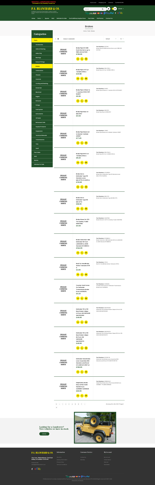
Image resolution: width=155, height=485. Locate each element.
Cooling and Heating (42, 83)
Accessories (39, 44)
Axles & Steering (40, 49)
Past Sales (37, 152)
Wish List (106, 462)
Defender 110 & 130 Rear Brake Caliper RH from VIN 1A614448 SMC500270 (82, 337)
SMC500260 (107, 308)
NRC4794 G (107, 152)
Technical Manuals (41, 135)
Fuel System (39, 109)
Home (85, 31)
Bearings (38, 57)
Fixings (38, 105)
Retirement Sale (40, 122)
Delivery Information (62, 459)
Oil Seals (38, 118)
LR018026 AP (107, 381)
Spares (36, 160)
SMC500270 (107, 331)
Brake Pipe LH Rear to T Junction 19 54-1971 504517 (83, 92)
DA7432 (106, 46)
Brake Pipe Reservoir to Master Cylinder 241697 (83, 134)
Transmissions (40, 139)
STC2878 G (107, 172)
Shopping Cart (102, 2)
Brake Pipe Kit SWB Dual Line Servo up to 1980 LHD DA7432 (83, 50)
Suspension (39, 131)
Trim (37, 144)
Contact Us (83, 457)
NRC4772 (106, 196)
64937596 (107, 218)
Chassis (38, 75)
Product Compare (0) (69, 39)
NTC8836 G (107, 238)
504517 (106, 88)
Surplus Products (41, 127)
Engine (38, 96)
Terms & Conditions (62, 464)
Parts (89, 31)
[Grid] (55, 39)
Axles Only (39, 53)
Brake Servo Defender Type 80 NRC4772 (82, 200)
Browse (44, 434)
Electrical (38, 92)
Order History (107, 459)
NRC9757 (106, 110)
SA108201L (106, 284)
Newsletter (107, 464)
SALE (35, 156)
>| (56, 407)
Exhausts (38, 101)
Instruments (39, 114)
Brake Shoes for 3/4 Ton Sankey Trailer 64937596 (82, 222)
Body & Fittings (40, 62)
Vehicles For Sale (39, 164)
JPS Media (80, 480)
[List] (58, 39)
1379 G (106, 262)
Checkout (110, 2)
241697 (106, 130)
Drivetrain (39, 88)
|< (56, 404)
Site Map (82, 459)
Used (37, 148)
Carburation (39, 70)
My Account (93, 2)
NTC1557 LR (107, 357)
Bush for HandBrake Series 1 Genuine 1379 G (83, 266)
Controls (38, 79)
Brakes (93, 31)
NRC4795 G (107, 68)
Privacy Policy (60, 462)
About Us (59, 457)
